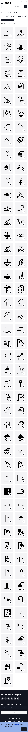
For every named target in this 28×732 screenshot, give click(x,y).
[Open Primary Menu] (2, 3)
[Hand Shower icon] (21, 424)
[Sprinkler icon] (7, 289)
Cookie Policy (16, 724)
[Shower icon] (21, 87)
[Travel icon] (21, 343)
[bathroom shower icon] (21, 491)
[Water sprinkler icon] (7, 181)
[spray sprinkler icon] (21, 262)
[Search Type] (3, 6)
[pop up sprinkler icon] (21, 168)
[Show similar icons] (10, 35)
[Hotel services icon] (7, 464)
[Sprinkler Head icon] (7, 33)
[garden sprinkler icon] (7, 100)
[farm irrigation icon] (21, 46)
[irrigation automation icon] (21, 73)
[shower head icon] (7, 572)
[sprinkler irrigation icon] (21, 60)
